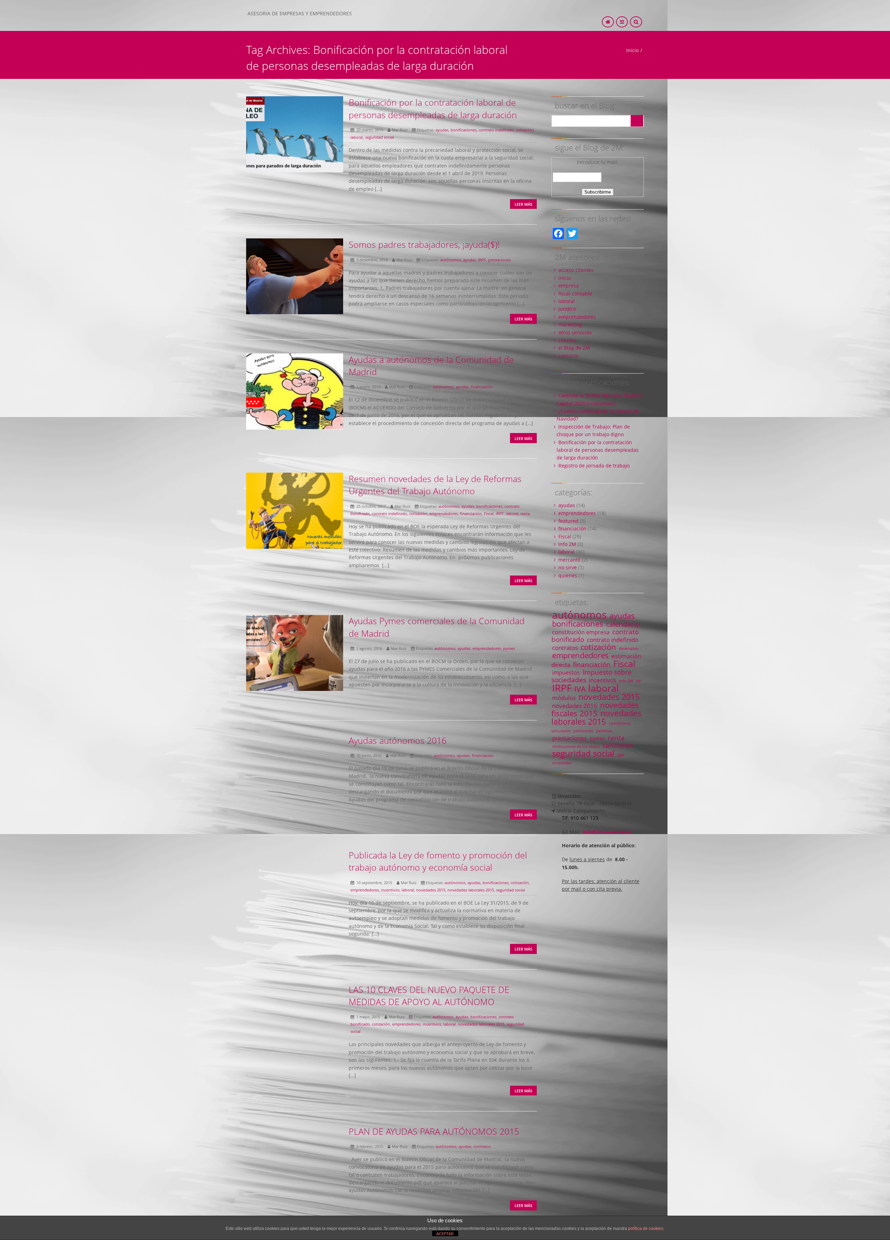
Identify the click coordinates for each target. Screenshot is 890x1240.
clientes (567, 340)
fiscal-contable (575, 293)
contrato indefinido (496, 129)
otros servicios (575, 332)
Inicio (632, 50)
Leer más (523, 204)
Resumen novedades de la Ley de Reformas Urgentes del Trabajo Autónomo (435, 485)
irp (638, 680)
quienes (567, 575)
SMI (620, 755)
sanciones (617, 745)
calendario (623, 624)
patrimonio (583, 730)
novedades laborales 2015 (470, 889)
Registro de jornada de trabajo (594, 465)
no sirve (567, 567)
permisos (604, 730)
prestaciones (499, 259)
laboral (356, 137)
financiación (482, 386)
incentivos (390, 889)
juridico (567, 308)
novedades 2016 (574, 705)
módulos (564, 697)
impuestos (566, 672)
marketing (570, 324)
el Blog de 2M (574, 347)
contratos (482, 1146)
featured (568, 520)
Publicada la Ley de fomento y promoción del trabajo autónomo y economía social (438, 861)
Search (637, 121)
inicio (564, 278)
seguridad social (379, 137)
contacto (568, 355)
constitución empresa (580, 632)
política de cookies (645, 1228)
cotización (525, 129)
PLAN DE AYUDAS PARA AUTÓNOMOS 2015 (434, 1131)
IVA (579, 689)
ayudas (442, 129)
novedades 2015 (430, 889)
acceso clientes (575, 270)
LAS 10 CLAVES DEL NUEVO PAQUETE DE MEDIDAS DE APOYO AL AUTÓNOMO (429, 996)
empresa (568, 285)
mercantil (569, 559)
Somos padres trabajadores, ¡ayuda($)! (424, 244)
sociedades (562, 762)
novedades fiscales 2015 (595, 709)
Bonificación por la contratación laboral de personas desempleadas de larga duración (433, 108)
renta (525, 513)
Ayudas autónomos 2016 (397, 740)
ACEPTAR (445, 1234)
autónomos (450, 259)
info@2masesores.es (606, 832)
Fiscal (489, 513)
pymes (509, 648)
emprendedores (443, 513)
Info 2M (567, 544)
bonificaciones (464, 129)
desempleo (629, 648)
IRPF (482, 259)
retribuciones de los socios (576, 746)
